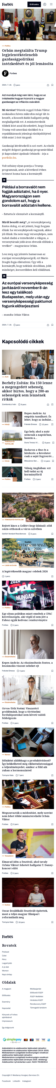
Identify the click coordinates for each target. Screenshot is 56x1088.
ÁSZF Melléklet (36, 996)
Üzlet (4, 956)
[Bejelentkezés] (44, 4)
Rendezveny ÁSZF (38, 1004)
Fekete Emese (30, 424)
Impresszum (7, 1021)
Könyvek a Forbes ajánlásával (9, 1016)
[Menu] (51, 4)
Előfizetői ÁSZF (36, 993)
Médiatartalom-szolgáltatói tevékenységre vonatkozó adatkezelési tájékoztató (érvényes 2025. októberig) (25, 1058)
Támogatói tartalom (38, 1008)
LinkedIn (16, 1081)
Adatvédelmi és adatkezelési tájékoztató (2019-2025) (25, 1051)
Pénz (4, 959)
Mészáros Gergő (31, 461)
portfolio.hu (9, 157)
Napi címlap (7, 975)
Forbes (27, 479)
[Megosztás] (48, 85)
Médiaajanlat (35, 989)
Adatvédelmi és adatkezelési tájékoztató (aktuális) (24, 1048)
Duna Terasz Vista (32, 443)
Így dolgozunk (8, 1028)
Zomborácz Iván (9, 404)
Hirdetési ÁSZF (36, 1000)
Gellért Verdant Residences (14, 534)
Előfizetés (34, 4)
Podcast (5, 952)
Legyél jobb (7, 963)
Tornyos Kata (7, 775)
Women (5, 971)
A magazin (6, 989)
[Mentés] (52, 85)
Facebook (6, 1081)
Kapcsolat (6, 1008)
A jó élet (5, 967)
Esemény (6, 1002)
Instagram (26, 1081)
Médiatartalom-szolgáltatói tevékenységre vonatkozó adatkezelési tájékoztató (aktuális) (25, 1054)
